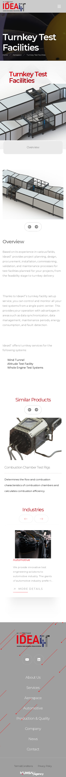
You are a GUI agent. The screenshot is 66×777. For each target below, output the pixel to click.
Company (33, 729)
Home (5, 55)
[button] (29, 227)
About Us (33, 677)
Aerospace (17, 55)
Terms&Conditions (23, 766)
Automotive (33, 708)
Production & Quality (33, 718)
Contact (33, 749)
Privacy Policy (45, 766)
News (33, 739)
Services (33, 688)
